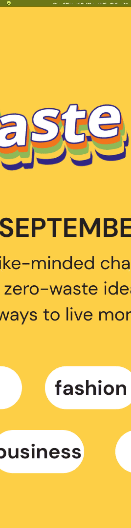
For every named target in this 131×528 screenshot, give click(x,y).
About (55, 3)
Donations (114, 3)
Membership (102, 3)
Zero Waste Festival (84, 3)
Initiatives (67, 3)
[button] (2, 271)
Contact (125, 3)
